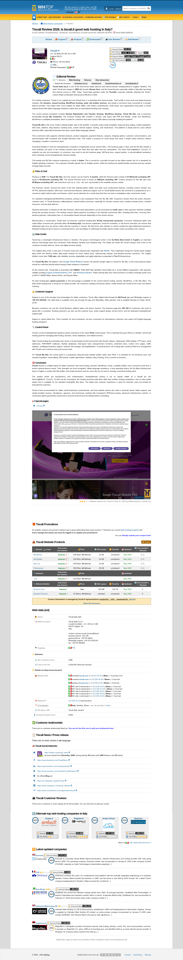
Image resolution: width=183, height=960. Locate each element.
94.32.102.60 (96, 676)
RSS (119, 955)
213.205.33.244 (99, 689)
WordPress (37, 555)
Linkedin (115, 955)
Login (111, 9)
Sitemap (148, 955)
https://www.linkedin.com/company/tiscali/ (53, 766)
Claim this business (91, 603)
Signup (118, 9)
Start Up (36, 564)
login (132, 599)
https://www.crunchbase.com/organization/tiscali (56, 790)
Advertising (137, 955)
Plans (147, 542)
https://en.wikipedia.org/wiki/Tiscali (50, 781)
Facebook (102, 955)
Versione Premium (40, 594)
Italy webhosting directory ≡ (140, 843)
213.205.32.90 (96, 683)
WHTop (35, 24)
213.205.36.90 (97, 679)
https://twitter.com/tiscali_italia (56, 753)
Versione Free (38, 589)
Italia (108, 705)
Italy (73, 648)
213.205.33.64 (98, 694)
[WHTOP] (34, 17)
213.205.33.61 (98, 691)
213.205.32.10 (74, 701)
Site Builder (37, 559)
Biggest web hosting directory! (48, 10)
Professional (38, 568)
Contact (127, 955)
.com (35, 579)
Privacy (39, 406)
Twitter (106, 955)
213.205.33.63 (98, 687)
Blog (109, 955)
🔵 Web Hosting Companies (52, 24)
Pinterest (112, 955)
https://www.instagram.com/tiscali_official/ (53, 786)
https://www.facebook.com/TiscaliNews (52, 760)
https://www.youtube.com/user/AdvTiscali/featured (56, 771)
